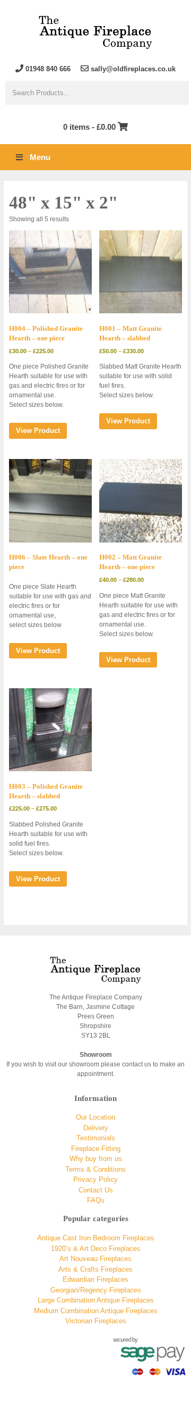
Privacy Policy (95, 1179)
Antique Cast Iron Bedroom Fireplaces (95, 1238)
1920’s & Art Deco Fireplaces (96, 1249)
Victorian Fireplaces (95, 1321)
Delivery (95, 1128)
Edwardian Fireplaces (95, 1279)
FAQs (96, 1200)
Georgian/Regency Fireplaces (95, 1290)
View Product (38, 431)
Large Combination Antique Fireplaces (96, 1300)
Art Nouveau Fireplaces (95, 1259)
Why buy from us (96, 1159)
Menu (40, 157)
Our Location (95, 1117)
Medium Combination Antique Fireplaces (96, 1311)
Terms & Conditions (95, 1169)
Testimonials (95, 1138)
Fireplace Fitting (95, 1149)
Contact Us (96, 1190)
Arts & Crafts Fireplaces (95, 1269)
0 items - (89, 126)
